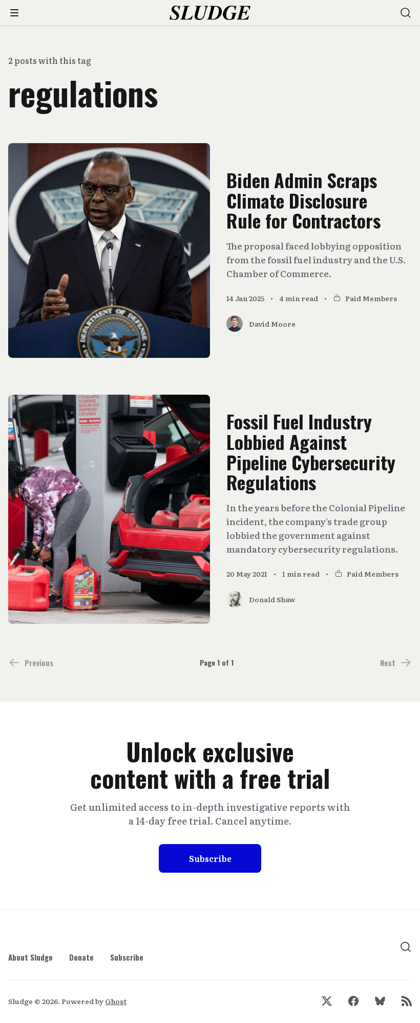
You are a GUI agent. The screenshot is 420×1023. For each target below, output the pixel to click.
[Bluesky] (380, 1001)
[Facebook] (353, 1001)
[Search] (406, 13)
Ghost (116, 1001)
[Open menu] (14, 13)
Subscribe (210, 858)
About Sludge (30, 957)
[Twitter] (327, 1001)
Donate (81, 957)
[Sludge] (210, 13)
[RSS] (407, 1001)
